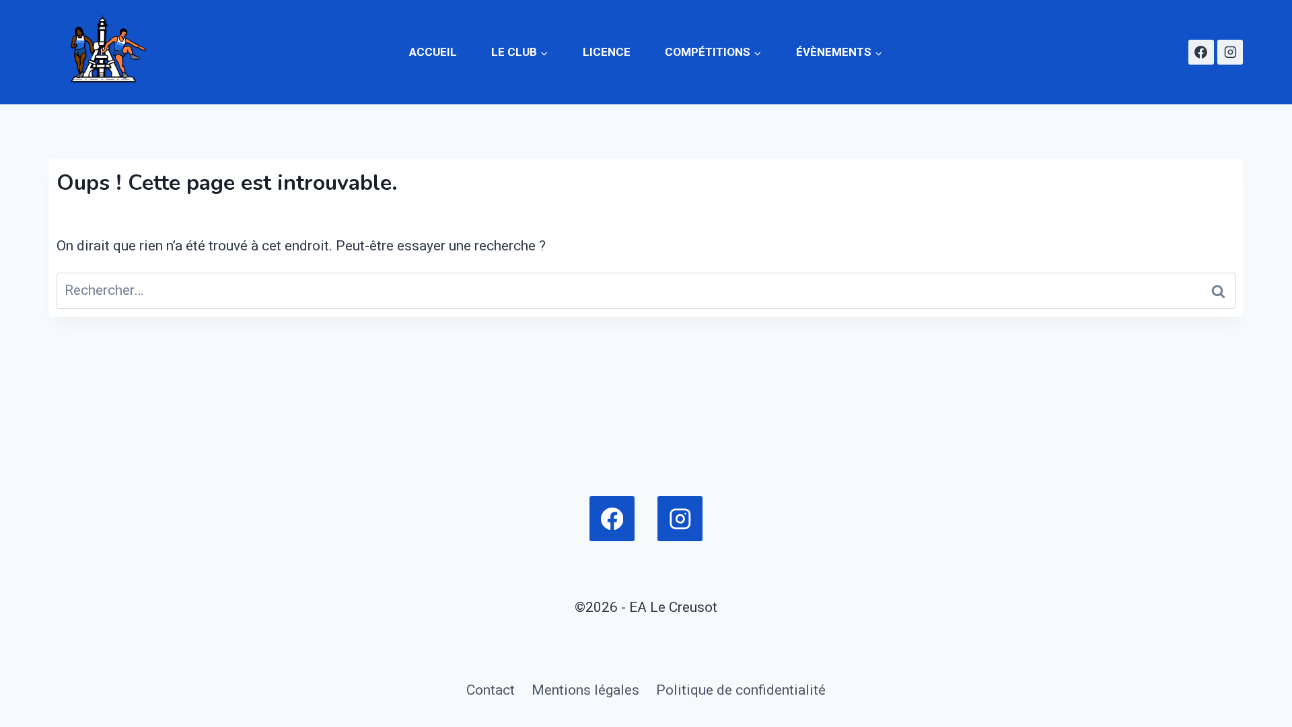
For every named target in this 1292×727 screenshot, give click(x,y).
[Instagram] (1230, 52)
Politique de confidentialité (741, 690)
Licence (607, 52)
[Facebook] (1201, 52)
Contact (490, 690)
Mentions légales (585, 690)
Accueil (433, 52)
